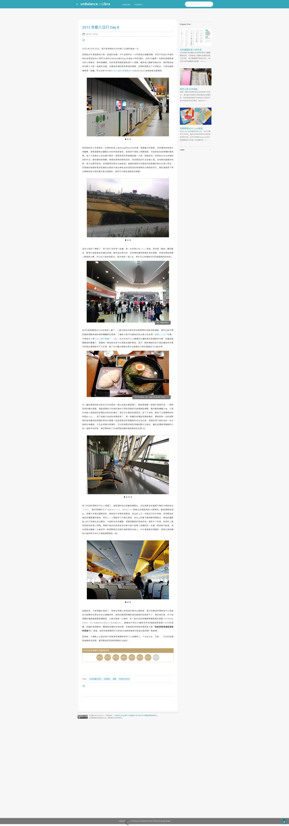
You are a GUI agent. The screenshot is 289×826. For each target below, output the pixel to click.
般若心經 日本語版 (189, 89)
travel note (124, 679)
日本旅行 (107, 679)
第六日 (140, 657)
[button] (83, 40)
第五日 (131, 657)
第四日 (123, 657)
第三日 (115, 657)
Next (166, 105)
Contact (139, 5)
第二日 (107, 657)
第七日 (148, 657)
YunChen (126, 5)
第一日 (99, 657)
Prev (89, 105)
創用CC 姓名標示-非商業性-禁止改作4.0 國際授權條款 (135, 715)
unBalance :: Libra (95, 4)
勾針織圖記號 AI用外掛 (191, 50)
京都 (114, 679)
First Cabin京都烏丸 (121, 70)
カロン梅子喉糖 (102, 338)
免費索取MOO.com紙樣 (191, 128)
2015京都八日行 (95, 679)
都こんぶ (161, 334)
